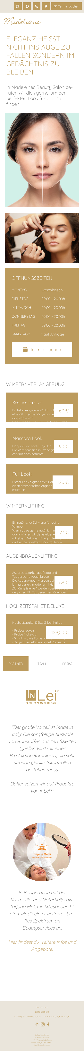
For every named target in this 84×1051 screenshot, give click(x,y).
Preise (67, 664)
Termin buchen (44, 349)
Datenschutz (42, 1011)
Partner (16, 664)
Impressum (42, 1007)
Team (42, 664)
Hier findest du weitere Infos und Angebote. (42, 945)
